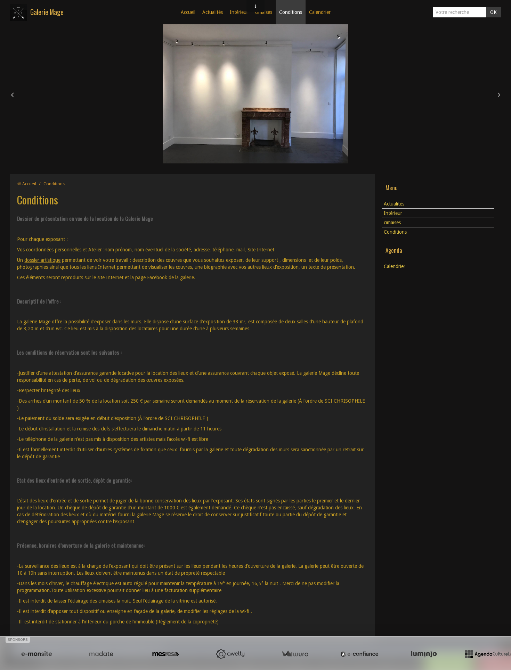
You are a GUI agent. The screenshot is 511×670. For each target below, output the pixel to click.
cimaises (263, 12)
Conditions (290, 12)
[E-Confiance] (359, 654)
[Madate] (101, 654)
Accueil (188, 12)
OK (493, 12)
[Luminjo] (424, 654)
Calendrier (320, 12)
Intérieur (239, 12)
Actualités (212, 12)
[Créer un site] (36, 654)
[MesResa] (165, 654)
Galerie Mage (47, 12)
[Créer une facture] (295, 654)
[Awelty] (230, 654)
